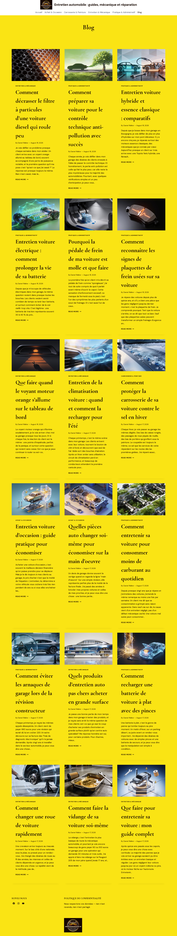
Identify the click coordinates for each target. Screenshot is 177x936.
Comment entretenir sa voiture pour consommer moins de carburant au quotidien (135, 552)
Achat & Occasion (53, 12)
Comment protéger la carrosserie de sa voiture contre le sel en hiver (140, 400)
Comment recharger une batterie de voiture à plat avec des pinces (138, 693)
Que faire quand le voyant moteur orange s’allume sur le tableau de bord (35, 400)
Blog (140, 12)
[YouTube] (23, 903)
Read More (22, 179)
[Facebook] (14, 903)
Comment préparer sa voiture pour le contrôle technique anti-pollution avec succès (85, 118)
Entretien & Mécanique (99, 12)
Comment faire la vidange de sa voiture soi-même (88, 816)
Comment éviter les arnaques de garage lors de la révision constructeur (34, 693)
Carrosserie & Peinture (75, 12)
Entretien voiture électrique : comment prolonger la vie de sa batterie (35, 259)
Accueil (38, 12)
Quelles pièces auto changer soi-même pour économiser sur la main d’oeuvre (88, 544)
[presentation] (36, 65)
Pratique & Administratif (123, 12)
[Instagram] (18, 903)
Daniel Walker (23, 143)
